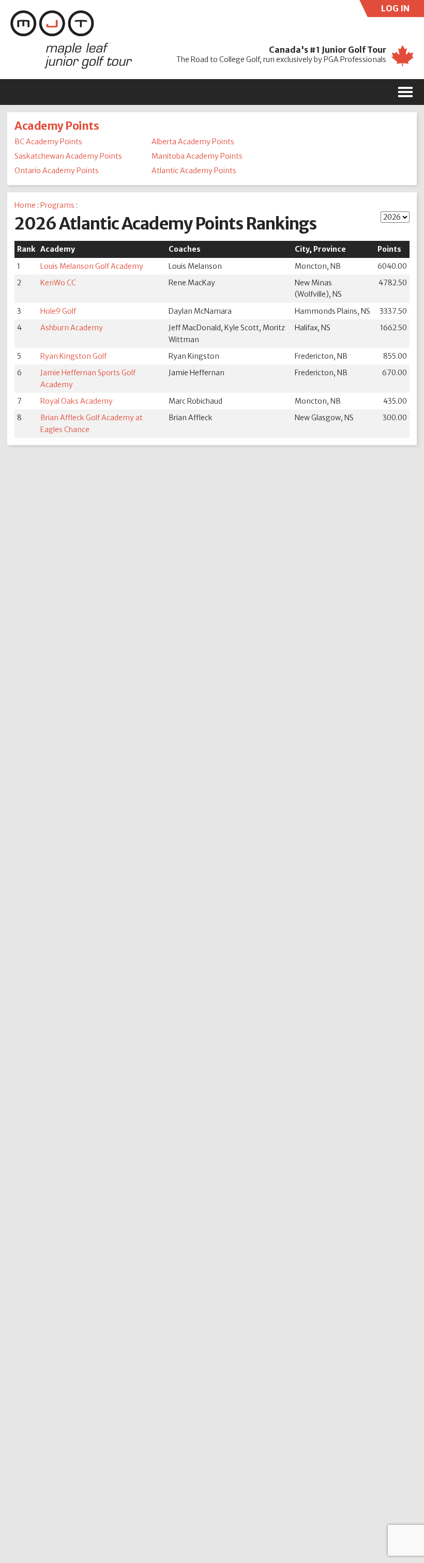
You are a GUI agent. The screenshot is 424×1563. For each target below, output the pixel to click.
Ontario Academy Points (56, 170)
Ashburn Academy (71, 327)
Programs (57, 205)
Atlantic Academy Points (194, 170)
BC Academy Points (48, 141)
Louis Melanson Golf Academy (91, 266)
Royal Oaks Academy (76, 401)
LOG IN (402, 10)
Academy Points (56, 126)
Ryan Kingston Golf (73, 356)
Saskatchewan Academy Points (68, 156)
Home (25, 205)
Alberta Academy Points (193, 141)
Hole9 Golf (58, 311)
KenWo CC (58, 282)
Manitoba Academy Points (197, 156)
